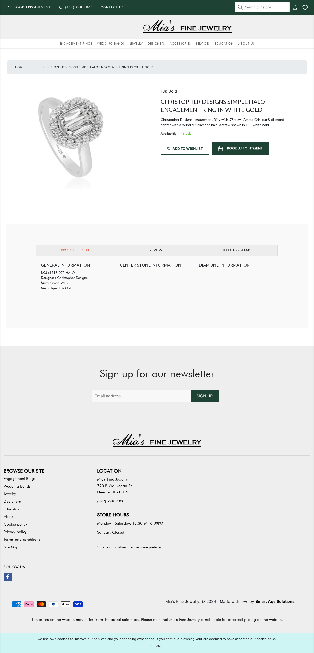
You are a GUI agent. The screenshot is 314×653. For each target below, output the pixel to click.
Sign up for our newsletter (157, 373)
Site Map (11, 547)
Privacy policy (15, 531)
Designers (156, 43)
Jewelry (136, 43)
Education (224, 43)
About (9, 516)
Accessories (180, 43)
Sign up (205, 395)
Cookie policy (15, 524)
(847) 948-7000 (110, 501)
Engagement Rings (75, 43)
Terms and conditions (22, 539)
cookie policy (266, 639)
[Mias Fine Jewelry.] (187, 27)
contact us (112, 7)
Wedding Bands (111, 43)
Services (203, 43)
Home (19, 67)
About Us (246, 43)
